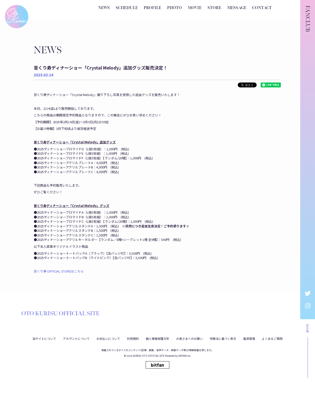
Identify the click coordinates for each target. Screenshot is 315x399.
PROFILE (152, 8)
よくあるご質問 (272, 338)
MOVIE (195, 8)
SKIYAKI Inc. (184, 356)
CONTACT (262, 8)
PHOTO (174, 8)
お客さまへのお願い (189, 338)
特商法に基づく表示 (223, 338)
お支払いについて (108, 338)
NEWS (104, 8)
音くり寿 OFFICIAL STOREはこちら (59, 271)
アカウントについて (76, 338)
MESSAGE (236, 8)
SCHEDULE (127, 8)
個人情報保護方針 (157, 338)
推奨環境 (249, 338)
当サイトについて (44, 338)
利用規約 (133, 338)
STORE (214, 8)
